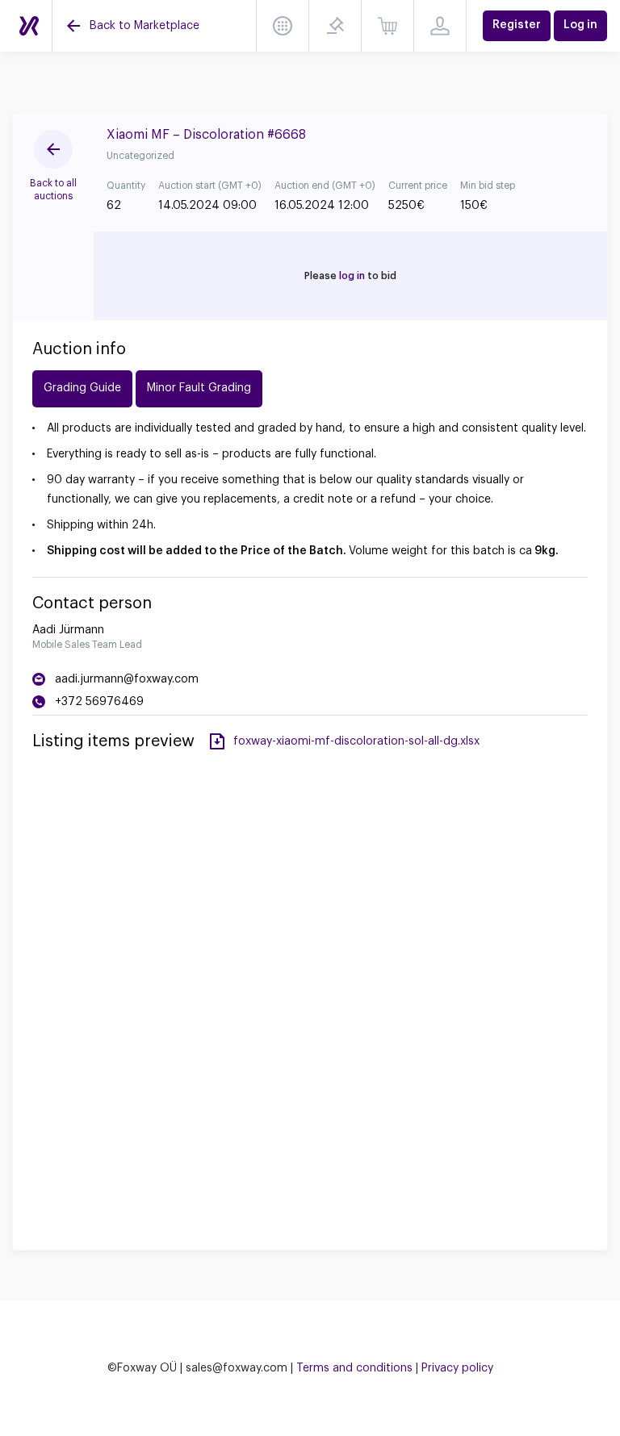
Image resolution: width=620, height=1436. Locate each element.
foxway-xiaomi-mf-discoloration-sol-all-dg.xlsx (356, 741)
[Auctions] (29, 25)
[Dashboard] (282, 26)
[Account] (440, 26)
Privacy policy (457, 1368)
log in (352, 276)
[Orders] (387, 26)
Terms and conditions (354, 1368)
